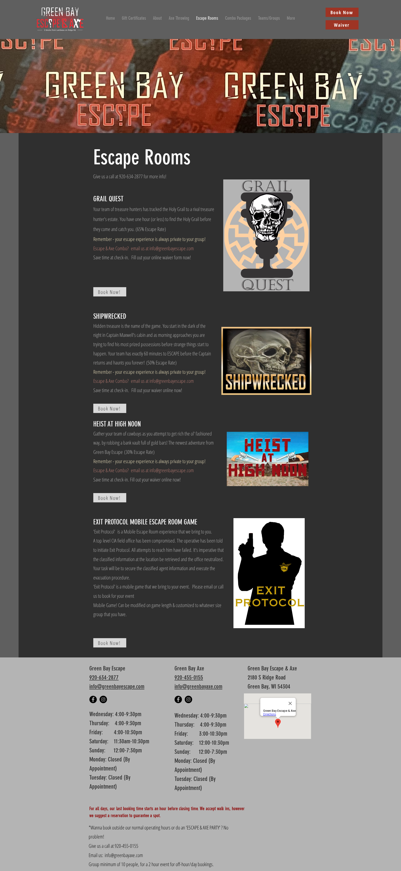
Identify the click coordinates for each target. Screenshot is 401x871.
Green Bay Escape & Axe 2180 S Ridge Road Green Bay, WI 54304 (272, 677)
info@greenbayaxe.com (198, 686)
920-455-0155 (189, 677)
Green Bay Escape (108, 668)
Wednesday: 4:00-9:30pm (115, 714)
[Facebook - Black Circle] (93, 699)
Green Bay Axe (190, 668)
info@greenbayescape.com (171, 248)
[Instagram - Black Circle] (103, 699)
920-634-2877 (104, 677)
